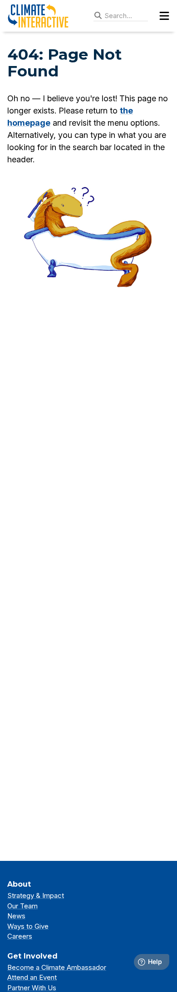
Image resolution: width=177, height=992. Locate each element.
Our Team (22, 906)
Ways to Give (28, 926)
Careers (19, 936)
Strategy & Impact (35, 895)
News (16, 916)
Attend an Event (32, 977)
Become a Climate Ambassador (56, 967)
